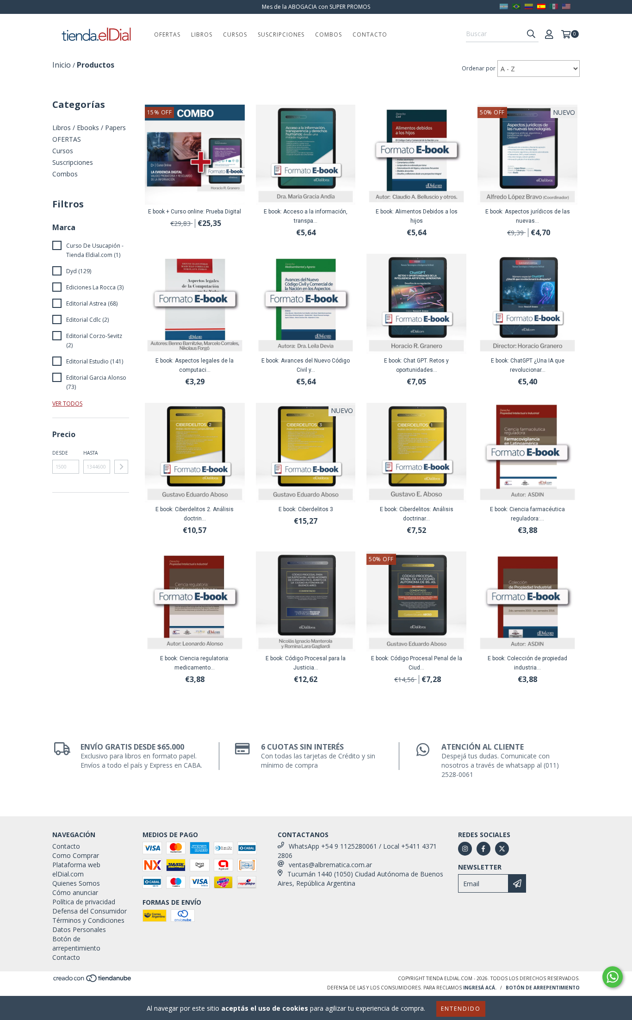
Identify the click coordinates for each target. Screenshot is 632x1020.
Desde (60, 453)
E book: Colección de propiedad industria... (527, 663)
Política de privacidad (83, 901)
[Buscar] (531, 33)
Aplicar (121, 467)
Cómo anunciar (75, 892)
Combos (328, 34)
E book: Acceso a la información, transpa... (305, 216)
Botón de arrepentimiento (76, 943)
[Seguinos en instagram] (465, 849)
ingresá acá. (479, 987)
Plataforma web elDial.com (76, 869)
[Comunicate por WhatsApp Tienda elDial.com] (612, 977)
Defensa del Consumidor (89, 911)
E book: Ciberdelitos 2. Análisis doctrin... (194, 514)
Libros (201, 34)
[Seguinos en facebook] (483, 849)
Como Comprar (75, 855)
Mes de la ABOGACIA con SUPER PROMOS (316, 7)
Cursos (235, 34)
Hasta (90, 453)
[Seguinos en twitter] (502, 849)
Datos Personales (79, 929)
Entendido (461, 1009)
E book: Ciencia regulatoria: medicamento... (194, 663)
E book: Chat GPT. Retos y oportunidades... (416, 365)
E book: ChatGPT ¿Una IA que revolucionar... (527, 365)
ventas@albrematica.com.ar (330, 864)
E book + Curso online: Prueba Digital (194, 211)
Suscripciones (281, 34)
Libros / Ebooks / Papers (89, 127)
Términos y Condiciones (88, 920)
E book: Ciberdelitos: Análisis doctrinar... (416, 514)
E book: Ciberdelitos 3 (306, 509)
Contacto (370, 34)
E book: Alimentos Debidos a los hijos (417, 216)
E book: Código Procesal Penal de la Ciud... (416, 663)
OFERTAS (167, 34)
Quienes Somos (76, 883)
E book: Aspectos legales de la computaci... (194, 365)
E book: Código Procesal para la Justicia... (306, 663)
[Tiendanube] (92, 981)
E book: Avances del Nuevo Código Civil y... (305, 365)
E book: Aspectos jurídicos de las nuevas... (527, 216)
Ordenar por (479, 68)
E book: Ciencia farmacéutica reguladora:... (527, 514)
